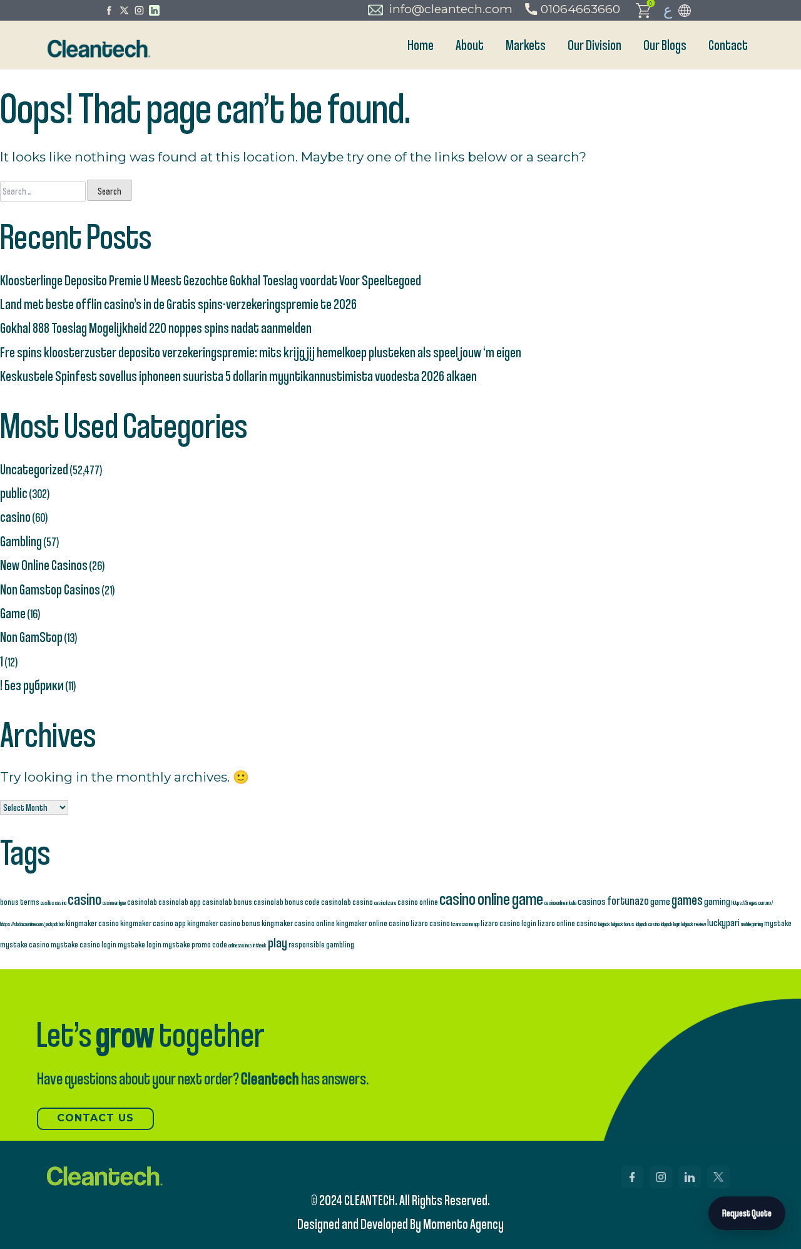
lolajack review (693, 923)
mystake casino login (83, 944)
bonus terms (19, 901)
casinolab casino (347, 901)
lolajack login (670, 923)
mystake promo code (195, 944)
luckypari (723, 922)
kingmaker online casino (372, 922)
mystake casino (24, 944)
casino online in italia (560, 902)
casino (15, 516)
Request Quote (747, 1213)
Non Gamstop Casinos (50, 589)
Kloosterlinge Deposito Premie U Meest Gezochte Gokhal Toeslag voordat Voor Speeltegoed (210, 280)
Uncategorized (34, 469)
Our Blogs (664, 45)
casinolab (142, 901)
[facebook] (109, 10)
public (14, 493)
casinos (592, 900)
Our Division (594, 45)
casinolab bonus (227, 901)
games (687, 899)
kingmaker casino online (298, 922)
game (660, 900)
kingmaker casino (92, 922)
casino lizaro (385, 902)
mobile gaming (752, 923)
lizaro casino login (508, 922)
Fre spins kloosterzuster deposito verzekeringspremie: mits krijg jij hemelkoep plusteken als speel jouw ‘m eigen (260, 352)
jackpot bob (55, 923)
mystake (778, 922)
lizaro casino (430, 922)
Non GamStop (31, 637)
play (277, 942)
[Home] (97, 48)
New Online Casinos (44, 565)
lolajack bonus (623, 923)
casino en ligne (114, 902)
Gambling (21, 541)
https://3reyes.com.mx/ (752, 902)
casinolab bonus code (286, 901)
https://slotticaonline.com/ (22, 923)
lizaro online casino (567, 922)
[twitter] (124, 10)
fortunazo (628, 900)
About (470, 45)
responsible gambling (321, 944)
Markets (526, 45)
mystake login (139, 944)
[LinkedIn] (154, 10)
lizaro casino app (465, 923)
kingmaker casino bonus (223, 922)
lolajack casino (648, 923)
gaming (717, 900)
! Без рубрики (32, 685)
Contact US (95, 1118)
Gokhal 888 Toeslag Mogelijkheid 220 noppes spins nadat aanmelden (156, 328)
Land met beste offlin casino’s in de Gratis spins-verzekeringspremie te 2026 (178, 304)
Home (420, 45)
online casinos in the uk (247, 945)
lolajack (604, 923)
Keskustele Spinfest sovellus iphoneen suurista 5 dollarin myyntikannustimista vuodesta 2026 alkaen (238, 376)
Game (13, 613)
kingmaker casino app (153, 922)
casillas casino (53, 902)
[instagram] (139, 10)
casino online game (491, 898)
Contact (728, 45)
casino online (417, 901)
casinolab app (179, 901)
